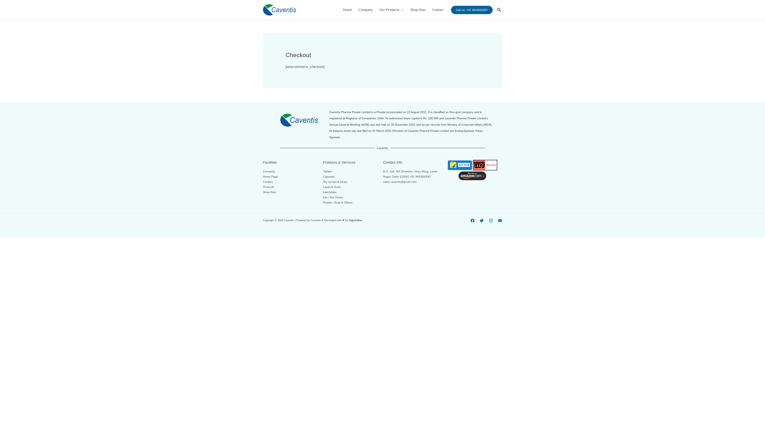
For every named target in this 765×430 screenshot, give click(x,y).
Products (268, 187)
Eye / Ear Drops (333, 197)
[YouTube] (500, 221)
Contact (438, 10)
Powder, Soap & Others (337, 202)
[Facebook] (473, 221)
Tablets (327, 171)
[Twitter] (482, 221)
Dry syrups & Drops (335, 181)
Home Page (270, 176)
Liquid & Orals (332, 187)
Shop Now (417, 10)
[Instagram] (491, 221)
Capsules (329, 176)
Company (366, 10)
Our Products (389, 10)
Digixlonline (356, 220)
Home (347, 10)
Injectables (329, 192)
